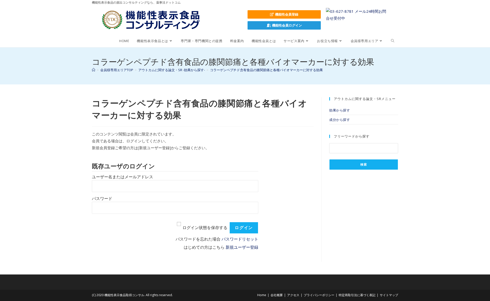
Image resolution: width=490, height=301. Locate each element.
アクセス (293, 295)
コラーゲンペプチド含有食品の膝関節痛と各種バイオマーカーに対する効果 (266, 70)
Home (261, 295)
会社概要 (277, 295)
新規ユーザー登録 (242, 247)
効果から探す (339, 110)
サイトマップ (389, 295)
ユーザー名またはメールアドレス (122, 177)
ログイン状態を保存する (204, 227)
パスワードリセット (240, 239)
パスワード (102, 198)
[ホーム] (93, 70)
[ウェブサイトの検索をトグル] (392, 40)
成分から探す (339, 119)
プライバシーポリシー (319, 295)
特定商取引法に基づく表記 (357, 295)
